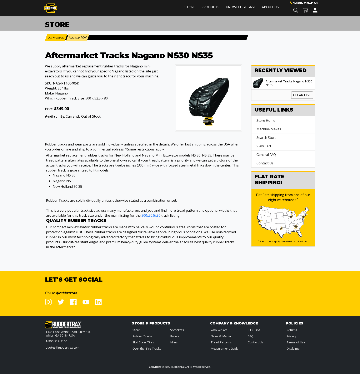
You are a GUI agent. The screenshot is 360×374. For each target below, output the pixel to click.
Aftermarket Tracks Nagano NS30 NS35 (289, 83)
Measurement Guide (225, 348)
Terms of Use (295, 342)
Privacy (291, 336)
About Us (270, 7)
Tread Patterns (221, 342)
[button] (295, 9)
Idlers (174, 342)
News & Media (221, 336)
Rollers (174, 336)
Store (190, 7)
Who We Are (219, 330)
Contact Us (265, 163)
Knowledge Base (241, 7)
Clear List (302, 95)
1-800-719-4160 (305, 3)
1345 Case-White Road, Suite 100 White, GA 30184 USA (68, 334)
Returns (291, 330)
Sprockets (177, 330)
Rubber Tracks (142, 336)
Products (210, 7)
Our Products (56, 37)
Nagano (61, 93)
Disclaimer (293, 348)
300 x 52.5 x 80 (96, 98)
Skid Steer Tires (143, 342)
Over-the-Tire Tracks (146, 348)
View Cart (263, 146)
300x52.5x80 (150, 215)
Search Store (266, 137)
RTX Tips (254, 330)
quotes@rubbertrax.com (63, 347)
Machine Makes (268, 129)
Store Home (265, 120)
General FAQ (266, 154)
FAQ (251, 336)
